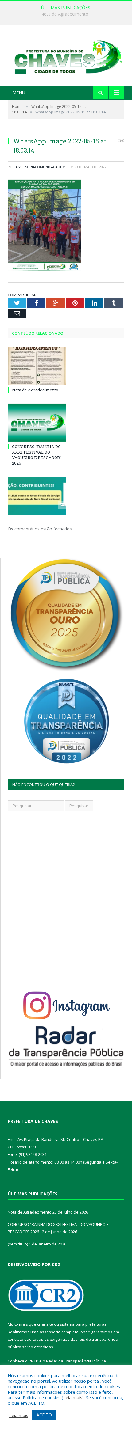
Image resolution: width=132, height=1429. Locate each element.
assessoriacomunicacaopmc (42, 167)
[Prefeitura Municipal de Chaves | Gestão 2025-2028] (66, 56)
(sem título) (18, 1244)
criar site (45, 1324)
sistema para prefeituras (83, 1324)
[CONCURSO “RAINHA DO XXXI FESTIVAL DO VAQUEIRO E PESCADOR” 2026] (37, 423)
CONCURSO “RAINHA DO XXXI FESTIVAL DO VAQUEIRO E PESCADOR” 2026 (67, 14)
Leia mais (72, 1397)
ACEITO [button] (44, 1415)
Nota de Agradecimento (35, 390)
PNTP (33, 1361)
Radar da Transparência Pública (76, 1361)
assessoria (50, 1332)
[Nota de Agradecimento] (37, 366)
